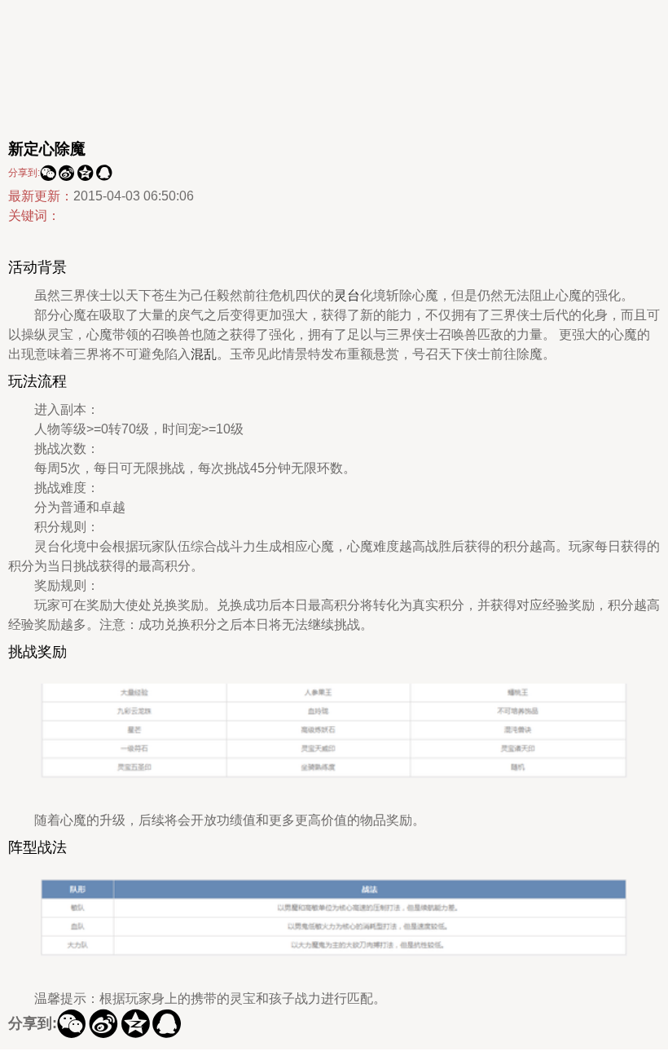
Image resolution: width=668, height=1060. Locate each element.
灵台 (347, 295)
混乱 (204, 354)
